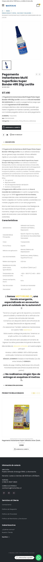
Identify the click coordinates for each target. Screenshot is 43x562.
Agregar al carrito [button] (22, 449)
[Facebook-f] (4, 493)
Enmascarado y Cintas (16, 121)
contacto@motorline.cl (11, 488)
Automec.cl (28, 330)
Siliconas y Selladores (29, 121)
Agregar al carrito (12, 127)
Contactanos (6, 505)
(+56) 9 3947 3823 (9, 482)
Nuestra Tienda (7, 532)
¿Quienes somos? (8, 530)
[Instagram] (9, 493)
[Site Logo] (11, 5)
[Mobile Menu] (3, 5)
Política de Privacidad (9, 514)
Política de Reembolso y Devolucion (14, 519)
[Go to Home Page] (2, 11)
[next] (39, 74)
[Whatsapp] (14, 493)
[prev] (36, 74)
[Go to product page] (21, 417)
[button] (32, 393)
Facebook (3, 134)
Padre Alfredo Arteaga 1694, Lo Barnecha (19, 472)
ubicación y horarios (20, 346)
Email (7, 134)
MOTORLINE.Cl (24, 296)
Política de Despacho (9, 509)
